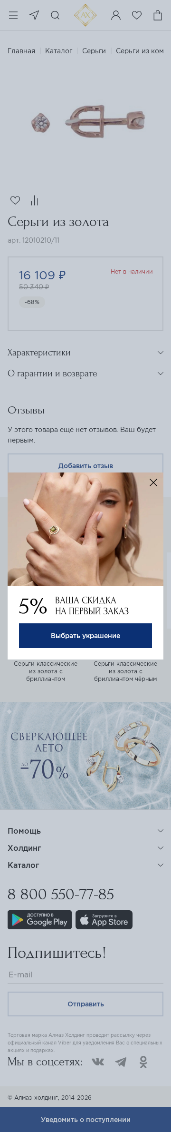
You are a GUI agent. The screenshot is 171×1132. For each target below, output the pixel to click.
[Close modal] (153, 482)
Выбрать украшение (85, 636)
